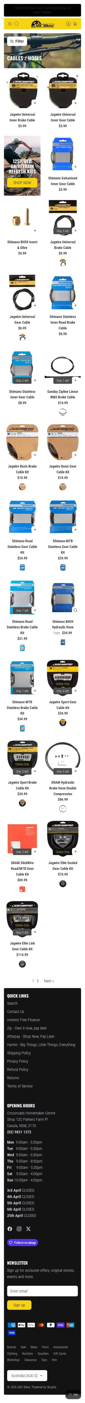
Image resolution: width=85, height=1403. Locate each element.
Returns (13, 1077)
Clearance (30, 1360)
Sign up (19, 1305)
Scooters (43, 1353)
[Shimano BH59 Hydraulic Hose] (62, 597)
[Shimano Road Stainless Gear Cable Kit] (22, 517)
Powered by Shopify (44, 1387)
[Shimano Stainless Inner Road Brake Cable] (62, 292)
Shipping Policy (19, 1053)
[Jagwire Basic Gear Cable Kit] (62, 442)
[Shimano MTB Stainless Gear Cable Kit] (62, 517)
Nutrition (27, 1353)
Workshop (13, 1360)
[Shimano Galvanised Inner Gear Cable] (62, 154)
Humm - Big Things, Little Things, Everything (41, 1044)
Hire (54, 1360)
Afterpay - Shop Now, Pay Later (31, 1036)
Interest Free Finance (23, 1019)
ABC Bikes (24, 1387)
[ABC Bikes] (42, 24)
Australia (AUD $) (24, 1375)
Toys (44, 1360)
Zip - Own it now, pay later (27, 1028)
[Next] (75, 10)
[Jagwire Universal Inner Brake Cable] (22, 90)
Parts (45, 1347)
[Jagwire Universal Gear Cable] (22, 292)
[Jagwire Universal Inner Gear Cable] (62, 90)
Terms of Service (20, 1086)
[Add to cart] (35, 103)
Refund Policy (17, 1069)
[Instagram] (19, 1229)
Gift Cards (59, 1353)
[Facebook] (9, 1229)
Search (12, 1003)
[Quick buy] (75, 610)
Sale (23, 1347)
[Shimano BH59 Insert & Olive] (22, 218)
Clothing (12, 1353)
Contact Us (15, 1011)
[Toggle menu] (10, 24)
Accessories (60, 1347)
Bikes (34, 1347)
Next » (49, 981)
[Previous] (10, 10)
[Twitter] (28, 1229)
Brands (11, 1347)
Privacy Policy (17, 1061)
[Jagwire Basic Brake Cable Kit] (22, 442)
